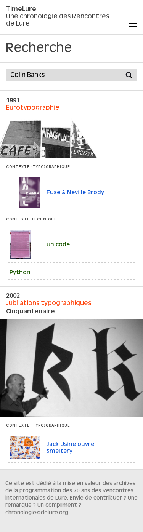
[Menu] (133, 24)
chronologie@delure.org (36, 513)
